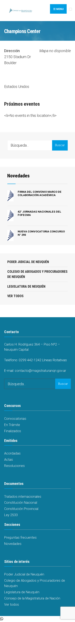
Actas (8, 460)
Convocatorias (15, 419)
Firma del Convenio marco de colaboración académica (39, 193)
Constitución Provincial (21, 509)
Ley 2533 (11, 515)
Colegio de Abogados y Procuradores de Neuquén (37, 274)
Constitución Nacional (20, 503)
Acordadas (12, 453)
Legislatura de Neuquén (26, 286)
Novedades (18, 176)
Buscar (60, 145)
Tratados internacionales (22, 497)
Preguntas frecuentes (20, 537)
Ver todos (15, 296)
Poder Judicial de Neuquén (28, 262)
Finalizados (12, 431)
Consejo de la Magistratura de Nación (32, 598)
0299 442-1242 (30, 360)
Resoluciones (14, 466)
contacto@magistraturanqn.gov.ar (40, 371)
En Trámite (12, 425)
